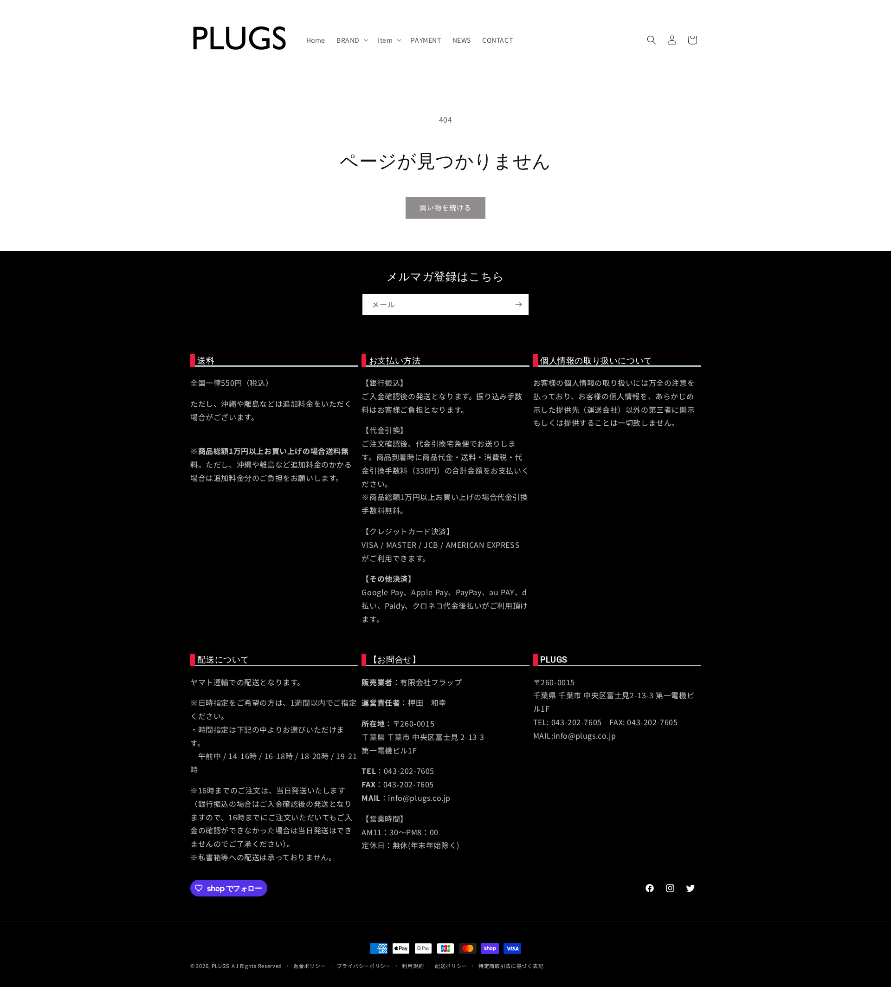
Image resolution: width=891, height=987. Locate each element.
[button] (351, 40)
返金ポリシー (309, 965)
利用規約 (413, 965)
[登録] (518, 304)
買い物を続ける (445, 207)
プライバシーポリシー (364, 965)
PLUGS (221, 965)
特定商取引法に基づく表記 (510, 965)
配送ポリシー (451, 965)
